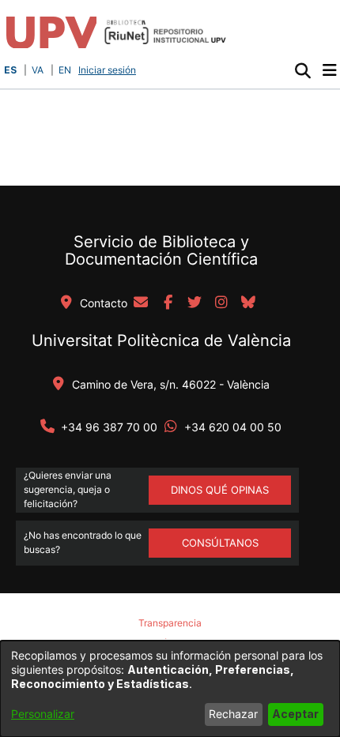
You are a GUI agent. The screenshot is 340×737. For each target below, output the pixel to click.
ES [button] (10, 70)
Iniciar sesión (108, 70)
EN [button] (65, 70)
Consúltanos (220, 542)
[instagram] (221, 303)
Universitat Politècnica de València (161, 340)
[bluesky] (248, 303)
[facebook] (167, 303)
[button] (302, 70)
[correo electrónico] (140, 303)
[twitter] (194, 303)
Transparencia (170, 623)
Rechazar (233, 713)
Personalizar (42, 713)
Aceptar (295, 713)
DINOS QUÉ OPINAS (220, 489)
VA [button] (37, 70)
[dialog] (170, 689)
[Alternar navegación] (329, 70)
